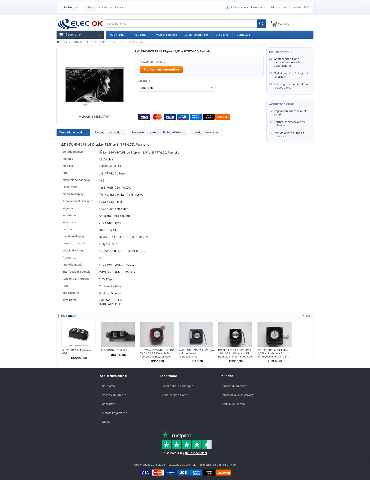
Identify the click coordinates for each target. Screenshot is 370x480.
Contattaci (109, 404)
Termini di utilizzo (233, 404)
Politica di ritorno (174, 132)
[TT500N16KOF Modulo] (118, 334)
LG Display (106, 159)
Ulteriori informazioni (206, 132)
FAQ (306, 7)
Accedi (103, 7)
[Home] (80, 24)
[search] (261, 23)
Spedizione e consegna (177, 386)
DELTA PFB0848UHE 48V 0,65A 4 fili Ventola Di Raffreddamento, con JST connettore (272, 353)
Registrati (120, 7)
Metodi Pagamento (114, 413)
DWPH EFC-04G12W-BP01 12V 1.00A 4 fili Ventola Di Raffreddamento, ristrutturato (235, 353)
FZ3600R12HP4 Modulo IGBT (76, 352)
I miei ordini (258, 7)
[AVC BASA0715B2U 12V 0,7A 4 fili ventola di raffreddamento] (196, 334)
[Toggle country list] (211, 87)
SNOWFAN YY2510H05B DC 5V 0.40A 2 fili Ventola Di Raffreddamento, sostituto (157, 353)
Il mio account (239, 7)
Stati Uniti (147, 87)
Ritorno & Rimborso (234, 386)
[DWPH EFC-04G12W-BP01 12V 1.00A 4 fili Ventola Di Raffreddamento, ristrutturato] (235, 334)
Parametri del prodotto (109, 132)
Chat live (295, 7)
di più (306, 316)
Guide (106, 422)
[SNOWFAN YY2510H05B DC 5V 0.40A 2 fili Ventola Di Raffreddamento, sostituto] (157, 334)
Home (64, 42)
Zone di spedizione (174, 395)
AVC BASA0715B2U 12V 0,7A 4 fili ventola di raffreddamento (196, 353)
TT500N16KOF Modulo (114, 350)
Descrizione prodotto (73, 132)
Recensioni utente (144, 132)
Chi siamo (108, 386)
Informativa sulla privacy (238, 395)
